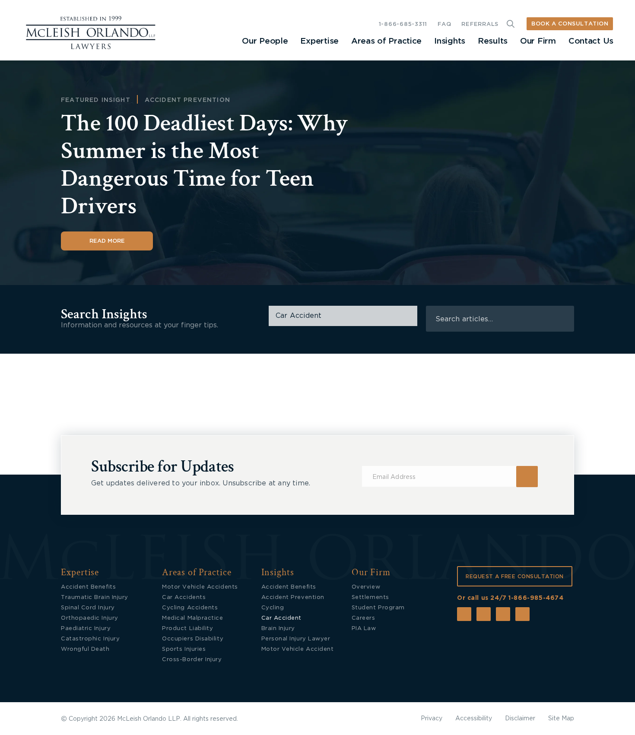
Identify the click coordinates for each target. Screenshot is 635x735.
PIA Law (364, 628)
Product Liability (187, 628)
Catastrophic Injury (90, 639)
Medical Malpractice (192, 618)
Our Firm (538, 41)
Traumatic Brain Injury (94, 597)
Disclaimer (520, 719)
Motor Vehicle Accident (297, 649)
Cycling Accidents (190, 608)
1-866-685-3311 (403, 24)
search (562, 318)
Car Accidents (184, 597)
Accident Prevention (187, 100)
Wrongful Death (85, 649)
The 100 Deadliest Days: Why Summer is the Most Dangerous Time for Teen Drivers (204, 165)
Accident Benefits (88, 587)
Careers (363, 618)
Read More (107, 241)
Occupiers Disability (192, 639)
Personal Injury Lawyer (295, 639)
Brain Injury (278, 628)
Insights (449, 41)
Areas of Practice (386, 41)
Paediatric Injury (86, 628)
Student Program (378, 608)
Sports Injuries (184, 649)
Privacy (431, 719)
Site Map (561, 719)
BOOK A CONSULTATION (569, 24)
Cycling (272, 608)
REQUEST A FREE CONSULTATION (515, 576)
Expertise (319, 41)
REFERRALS (479, 24)
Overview (366, 587)
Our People (265, 41)
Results (493, 41)
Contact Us (590, 41)
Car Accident (281, 618)
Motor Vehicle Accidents (200, 587)
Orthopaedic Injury (89, 618)
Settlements (370, 597)
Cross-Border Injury (192, 659)
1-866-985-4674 (535, 598)
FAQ (444, 24)
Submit (527, 476)
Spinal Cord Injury (88, 608)
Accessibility (473, 719)
